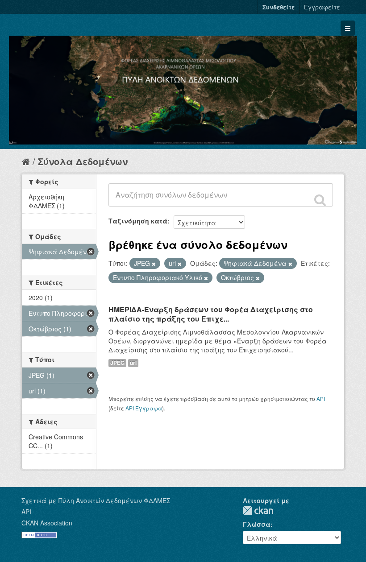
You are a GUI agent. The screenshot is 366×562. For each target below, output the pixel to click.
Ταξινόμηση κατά (137, 220)
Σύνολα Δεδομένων (83, 161)
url (133, 363)
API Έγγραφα (143, 408)
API (320, 398)
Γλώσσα (256, 524)
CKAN (258, 510)
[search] (320, 200)
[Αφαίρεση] (154, 263)
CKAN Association (46, 522)
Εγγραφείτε (322, 7)
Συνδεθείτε (278, 7)
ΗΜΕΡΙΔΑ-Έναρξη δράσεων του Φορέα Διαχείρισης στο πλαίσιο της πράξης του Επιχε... (210, 314)
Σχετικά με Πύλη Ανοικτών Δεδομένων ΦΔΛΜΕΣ (95, 500)
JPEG (117, 363)
